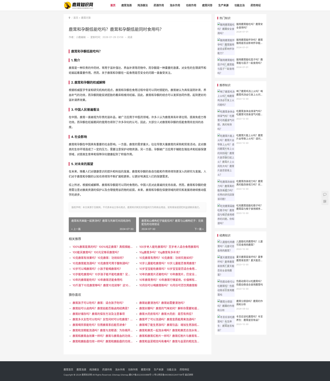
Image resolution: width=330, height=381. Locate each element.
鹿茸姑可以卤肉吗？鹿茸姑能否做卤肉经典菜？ (101, 308)
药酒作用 (159, 5)
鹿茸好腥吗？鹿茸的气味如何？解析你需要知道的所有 (169, 308)
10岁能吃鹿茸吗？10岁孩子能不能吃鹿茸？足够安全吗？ (103, 274)
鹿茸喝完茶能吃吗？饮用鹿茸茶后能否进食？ (100, 324)
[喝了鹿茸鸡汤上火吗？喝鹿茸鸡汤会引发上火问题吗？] (226, 91)
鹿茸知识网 (87, 374)
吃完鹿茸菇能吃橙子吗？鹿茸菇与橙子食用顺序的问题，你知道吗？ (249, 209)
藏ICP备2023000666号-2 (141, 374)
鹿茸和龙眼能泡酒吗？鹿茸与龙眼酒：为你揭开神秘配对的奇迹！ (103, 330)
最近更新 (189, 374)
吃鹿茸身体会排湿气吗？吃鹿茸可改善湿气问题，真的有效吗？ (249, 114)
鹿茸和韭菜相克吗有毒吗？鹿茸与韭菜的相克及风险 (169, 341)
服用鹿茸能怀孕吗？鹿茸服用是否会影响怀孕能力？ (249, 43)
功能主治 (239, 5)
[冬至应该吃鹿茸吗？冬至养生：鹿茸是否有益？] (226, 316)
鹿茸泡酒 (126, 5)
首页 (113, 5)
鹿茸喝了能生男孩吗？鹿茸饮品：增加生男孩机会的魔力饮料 (169, 324)
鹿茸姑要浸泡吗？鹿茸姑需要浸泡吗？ (162, 302)
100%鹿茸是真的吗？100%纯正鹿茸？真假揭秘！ (103, 246)
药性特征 (256, 5)
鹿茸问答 (207, 5)
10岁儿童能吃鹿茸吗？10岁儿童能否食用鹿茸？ (168, 263)
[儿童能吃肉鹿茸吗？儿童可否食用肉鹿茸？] (226, 241)
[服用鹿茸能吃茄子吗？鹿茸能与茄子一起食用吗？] (226, 59)
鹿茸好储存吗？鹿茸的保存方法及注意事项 (99, 313)
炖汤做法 (143, 5)
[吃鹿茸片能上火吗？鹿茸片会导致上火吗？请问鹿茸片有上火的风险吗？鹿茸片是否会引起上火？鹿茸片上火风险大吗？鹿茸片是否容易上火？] (226, 135)
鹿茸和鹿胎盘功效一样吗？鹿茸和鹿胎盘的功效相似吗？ (103, 341)
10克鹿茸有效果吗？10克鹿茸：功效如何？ (99, 257)
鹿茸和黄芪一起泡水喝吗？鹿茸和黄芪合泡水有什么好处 (169, 330)
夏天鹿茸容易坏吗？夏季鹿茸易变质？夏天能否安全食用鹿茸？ (249, 260)
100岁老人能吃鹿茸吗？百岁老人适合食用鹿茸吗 (169, 246)
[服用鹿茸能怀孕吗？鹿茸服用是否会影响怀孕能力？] (226, 40)
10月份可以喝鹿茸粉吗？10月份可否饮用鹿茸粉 (168, 285)
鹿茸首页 (68, 369)
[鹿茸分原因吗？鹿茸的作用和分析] (226, 301)
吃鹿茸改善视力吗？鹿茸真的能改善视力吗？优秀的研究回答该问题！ (249, 184)
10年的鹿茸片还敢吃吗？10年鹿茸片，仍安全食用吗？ (169, 274)
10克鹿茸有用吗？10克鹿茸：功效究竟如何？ (167, 257)
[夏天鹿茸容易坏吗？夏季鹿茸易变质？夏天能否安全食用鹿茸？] (226, 257)
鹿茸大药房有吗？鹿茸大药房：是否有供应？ (166, 313)
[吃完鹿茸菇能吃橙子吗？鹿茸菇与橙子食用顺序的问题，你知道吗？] (226, 205)
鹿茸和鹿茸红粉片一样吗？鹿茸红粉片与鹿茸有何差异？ (169, 336)
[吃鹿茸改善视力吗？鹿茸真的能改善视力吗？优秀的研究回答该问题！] (226, 181)
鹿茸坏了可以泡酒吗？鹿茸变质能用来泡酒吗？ (168, 319)
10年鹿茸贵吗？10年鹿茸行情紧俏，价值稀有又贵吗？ (169, 279)
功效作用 (191, 5)
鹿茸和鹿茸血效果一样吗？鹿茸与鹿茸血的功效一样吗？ (103, 336)
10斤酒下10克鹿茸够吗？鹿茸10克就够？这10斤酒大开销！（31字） (103, 285)
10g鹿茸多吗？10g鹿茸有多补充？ (160, 252)
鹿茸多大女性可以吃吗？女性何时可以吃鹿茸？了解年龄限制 (103, 319)
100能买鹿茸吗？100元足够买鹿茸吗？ (96, 252)
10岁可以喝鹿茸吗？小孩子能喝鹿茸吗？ (97, 268)
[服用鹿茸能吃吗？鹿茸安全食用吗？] (226, 24)
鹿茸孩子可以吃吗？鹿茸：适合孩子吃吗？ (99, 302)
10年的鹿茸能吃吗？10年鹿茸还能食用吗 (97, 279)
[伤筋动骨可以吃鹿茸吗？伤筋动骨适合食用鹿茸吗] (226, 281)
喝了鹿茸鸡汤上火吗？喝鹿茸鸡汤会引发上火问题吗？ (249, 94)
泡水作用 (175, 5)
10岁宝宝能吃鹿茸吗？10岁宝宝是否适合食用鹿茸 (169, 268)
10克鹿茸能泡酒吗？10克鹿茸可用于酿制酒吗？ (102, 263)
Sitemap (116, 374)
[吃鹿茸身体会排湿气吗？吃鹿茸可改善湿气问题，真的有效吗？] (226, 111)
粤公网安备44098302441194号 (169, 374)
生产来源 (223, 5)
